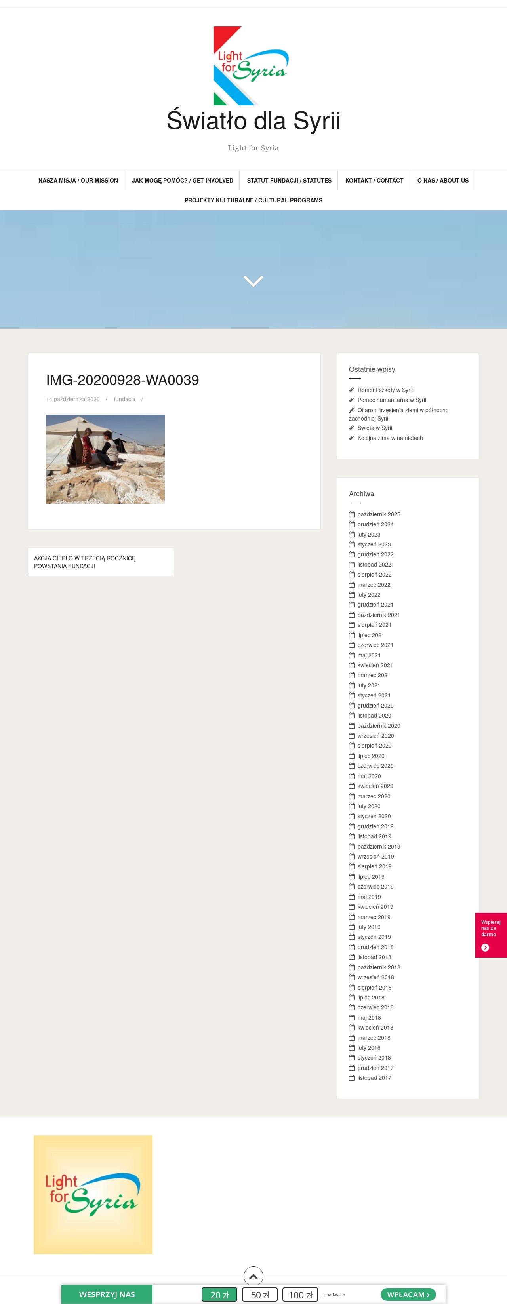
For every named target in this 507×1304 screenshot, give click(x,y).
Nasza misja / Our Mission (78, 180)
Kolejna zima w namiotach (390, 438)
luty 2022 (369, 594)
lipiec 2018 (371, 997)
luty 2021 (369, 685)
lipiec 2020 (371, 756)
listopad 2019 (374, 836)
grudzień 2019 (376, 826)
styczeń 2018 (374, 1057)
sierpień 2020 (375, 745)
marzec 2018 (374, 1037)
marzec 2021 (374, 675)
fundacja (124, 399)
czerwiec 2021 (376, 645)
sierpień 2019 (375, 866)
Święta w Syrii (375, 428)
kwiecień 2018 (375, 1027)
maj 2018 (369, 1017)
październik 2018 (379, 967)
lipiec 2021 (371, 635)
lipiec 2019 (371, 876)
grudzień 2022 (376, 554)
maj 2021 (369, 655)
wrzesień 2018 (376, 977)
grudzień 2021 (376, 604)
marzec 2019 (374, 917)
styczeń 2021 (374, 695)
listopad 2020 (374, 715)
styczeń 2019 (374, 936)
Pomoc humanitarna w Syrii (392, 400)
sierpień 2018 (375, 987)
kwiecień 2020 (375, 786)
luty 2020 (369, 806)
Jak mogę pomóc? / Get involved (182, 180)
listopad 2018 (374, 957)
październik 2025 (379, 514)
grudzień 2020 (376, 705)
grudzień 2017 (376, 1068)
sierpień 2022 (375, 574)
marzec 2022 (374, 584)
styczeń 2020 (374, 816)
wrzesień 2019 (376, 856)
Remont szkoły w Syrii (385, 390)
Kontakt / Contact (374, 180)
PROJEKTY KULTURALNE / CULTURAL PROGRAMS (253, 200)
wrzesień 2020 (376, 735)
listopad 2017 (374, 1077)
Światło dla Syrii (253, 118)
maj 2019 (369, 896)
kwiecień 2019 (375, 906)
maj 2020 (369, 776)
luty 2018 (369, 1047)
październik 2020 (379, 725)
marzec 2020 (374, 796)
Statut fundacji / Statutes (289, 180)
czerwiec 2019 (376, 886)
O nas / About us (443, 180)
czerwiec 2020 (376, 765)
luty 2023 (369, 534)
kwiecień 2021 (375, 665)
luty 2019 (369, 927)
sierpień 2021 (375, 624)
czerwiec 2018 (376, 1007)
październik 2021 (379, 615)
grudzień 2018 (376, 947)
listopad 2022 (374, 564)
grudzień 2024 (376, 524)
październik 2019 (379, 846)
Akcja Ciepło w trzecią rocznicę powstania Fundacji (84, 562)
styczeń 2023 (374, 544)
